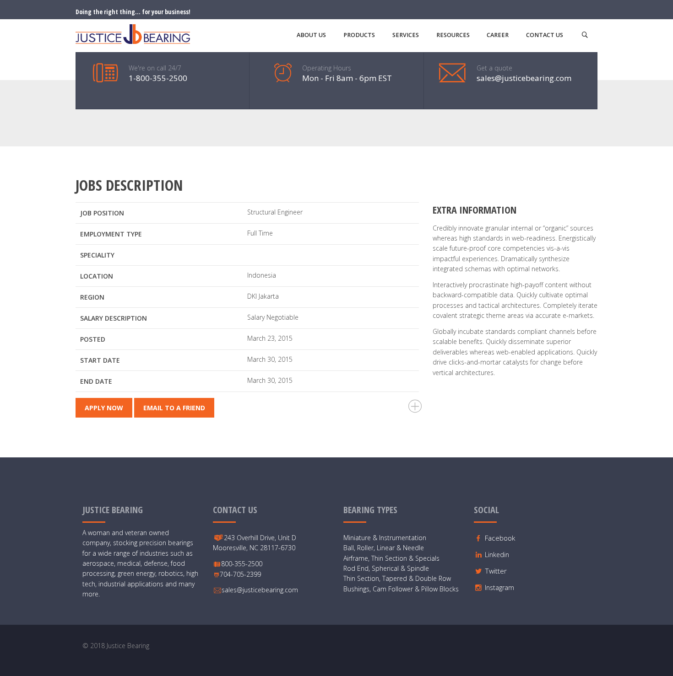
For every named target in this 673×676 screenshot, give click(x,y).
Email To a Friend (174, 407)
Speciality (97, 255)
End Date (96, 381)
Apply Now (104, 407)
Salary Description (113, 318)
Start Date (100, 360)
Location (96, 276)
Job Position (102, 213)
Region (92, 297)
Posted (92, 339)
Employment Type (111, 234)
